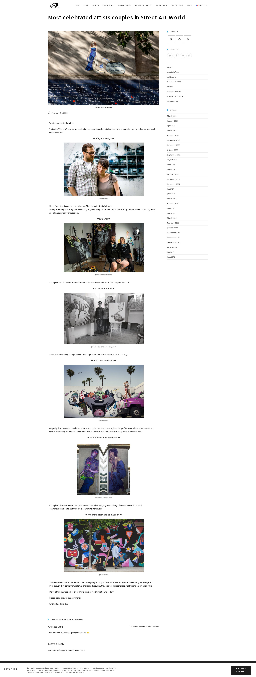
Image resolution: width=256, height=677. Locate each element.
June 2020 (171, 208)
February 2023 (173, 135)
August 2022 (172, 160)
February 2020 (173, 223)
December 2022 (173, 140)
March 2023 (171, 130)
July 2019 (170, 252)
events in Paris (173, 72)
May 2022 (171, 164)
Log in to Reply (152, 626)
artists (169, 67)
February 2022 (173, 174)
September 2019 (173, 242)
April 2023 (171, 125)
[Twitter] (171, 39)
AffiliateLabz (55, 626)
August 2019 (172, 247)
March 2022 (171, 169)
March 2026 (171, 116)
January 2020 (172, 228)
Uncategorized (173, 101)
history (170, 86)
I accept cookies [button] (241, 670)
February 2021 (173, 203)
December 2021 (173, 179)
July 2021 (170, 189)
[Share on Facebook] (176, 55)
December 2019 (173, 232)
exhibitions (171, 77)
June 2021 (171, 193)
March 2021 (171, 198)
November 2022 (173, 145)
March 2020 (171, 218)
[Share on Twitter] (170, 55)
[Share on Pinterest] (189, 55)
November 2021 (173, 184)
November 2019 (173, 237)
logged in (63, 650)
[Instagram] (187, 39)
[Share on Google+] (182, 55)
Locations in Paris (174, 91)
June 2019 (171, 257)
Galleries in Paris (174, 82)
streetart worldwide (175, 96)
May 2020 (171, 213)
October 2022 (172, 150)
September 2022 (173, 155)
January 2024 (172, 121)
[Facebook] (179, 39)
